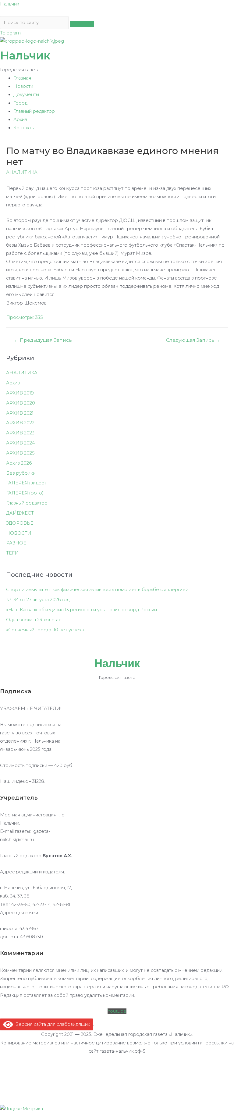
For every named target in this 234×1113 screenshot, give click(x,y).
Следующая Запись (193, 340)
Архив (20, 119)
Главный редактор (34, 111)
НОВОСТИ (18, 533)
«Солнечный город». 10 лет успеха (45, 630)
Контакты (23, 127)
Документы (26, 94)
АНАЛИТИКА (21, 172)
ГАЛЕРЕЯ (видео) (26, 483)
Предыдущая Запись (43, 340)
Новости (23, 86)
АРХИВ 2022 (20, 423)
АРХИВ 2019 (20, 393)
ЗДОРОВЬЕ (19, 523)
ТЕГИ (12, 553)
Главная (22, 78)
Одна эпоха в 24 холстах (33, 619)
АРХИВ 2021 (20, 413)
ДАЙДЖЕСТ (20, 513)
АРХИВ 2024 (20, 443)
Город (20, 103)
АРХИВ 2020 (20, 403)
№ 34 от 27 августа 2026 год (37, 599)
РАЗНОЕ (16, 543)
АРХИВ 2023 (20, 433)
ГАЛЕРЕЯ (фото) (25, 493)
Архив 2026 (19, 463)
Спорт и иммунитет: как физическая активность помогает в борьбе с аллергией (97, 589)
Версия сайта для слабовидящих (51, 1024)
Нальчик (9, 4)
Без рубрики (21, 473)
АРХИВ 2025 (20, 453)
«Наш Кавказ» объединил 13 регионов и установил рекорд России (81, 609)
